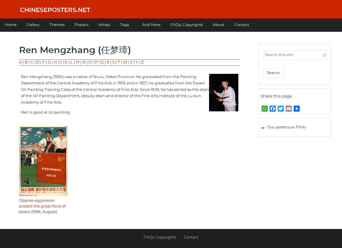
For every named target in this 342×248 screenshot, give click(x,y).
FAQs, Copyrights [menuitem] (186, 25)
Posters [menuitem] (81, 25)
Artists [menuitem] (104, 25)
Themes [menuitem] (57, 25)
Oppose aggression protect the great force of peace (42, 206)
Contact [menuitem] (241, 25)
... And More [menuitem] (149, 25)
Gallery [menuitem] (33, 25)
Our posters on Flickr (286, 127)
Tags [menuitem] (124, 25)
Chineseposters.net (55, 10)
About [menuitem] (218, 25)
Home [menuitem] (11, 25)
